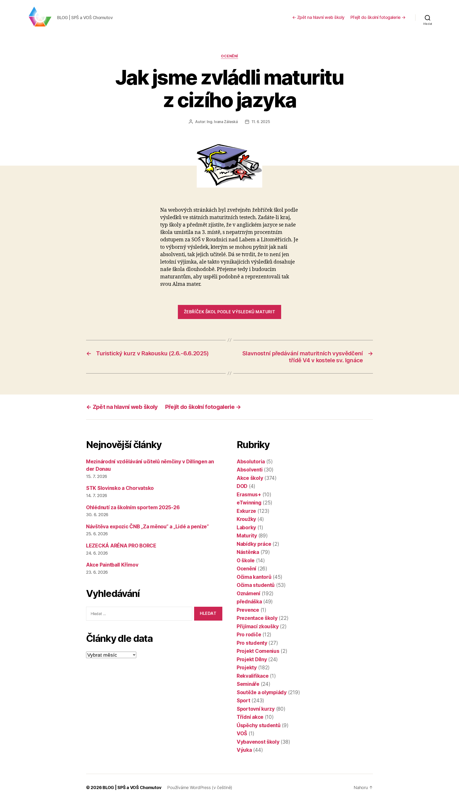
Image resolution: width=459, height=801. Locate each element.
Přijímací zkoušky (258, 626)
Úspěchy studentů (259, 725)
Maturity (247, 536)
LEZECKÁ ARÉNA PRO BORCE (121, 546)
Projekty (247, 668)
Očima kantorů (254, 577)
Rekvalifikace (253, 676)
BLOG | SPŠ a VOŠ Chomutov (132, 787)
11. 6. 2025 (260, 121)
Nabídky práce (254, 544)
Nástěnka (248, 552)
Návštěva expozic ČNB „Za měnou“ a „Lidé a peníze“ (147, 527)
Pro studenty (252, 643)
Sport (243, 701)
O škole (246, 560)
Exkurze (246, 511)
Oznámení (248, 593)
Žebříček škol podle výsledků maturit (229, 311)
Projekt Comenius (258, 651)
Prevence (248, 610)
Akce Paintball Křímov (112, 565)
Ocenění (229, 56)
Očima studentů (256, 585)
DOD (242, 486)
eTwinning (249, 503)
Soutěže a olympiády (262, 692)
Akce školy (250, 478)
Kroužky (246, 519)
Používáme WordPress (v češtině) (199, 787)
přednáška (249, 602)
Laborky (246, 527)
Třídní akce (250, 717)
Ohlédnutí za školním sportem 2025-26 (133, 507)
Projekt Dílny (252, 659)
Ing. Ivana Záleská (222, 121)
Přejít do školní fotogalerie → (378, 17)
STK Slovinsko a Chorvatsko (120, 488)
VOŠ (242, 733)
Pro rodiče (249, 635)
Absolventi (249, 470)
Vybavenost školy (258, 742)
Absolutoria (251, 462)
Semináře (248, 684)
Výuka (244, 750)
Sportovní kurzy (256, 709)
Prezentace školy (257, 618)
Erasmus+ (249, 495)
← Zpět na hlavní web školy (318, 17)
